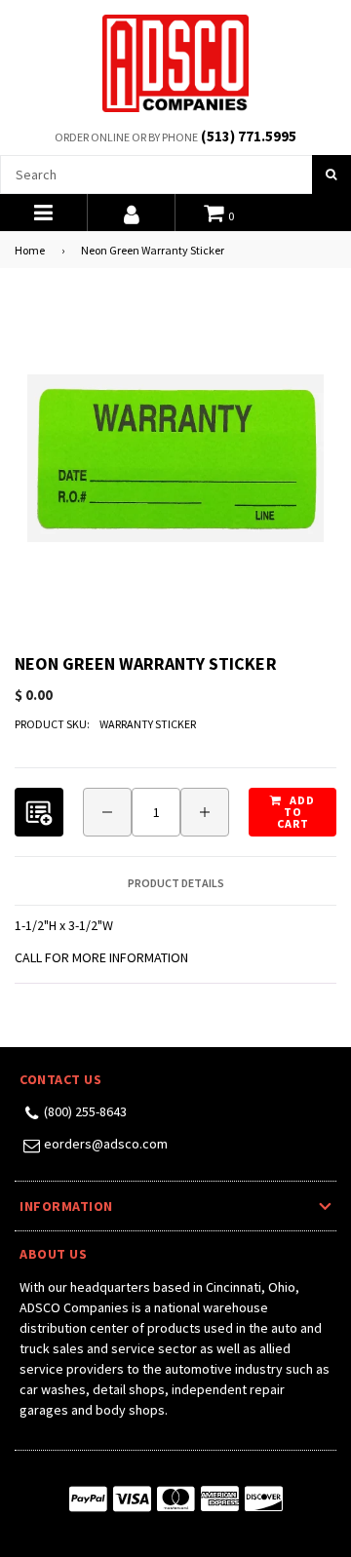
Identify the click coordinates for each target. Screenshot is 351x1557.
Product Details (176, 883)
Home (30, 250)
